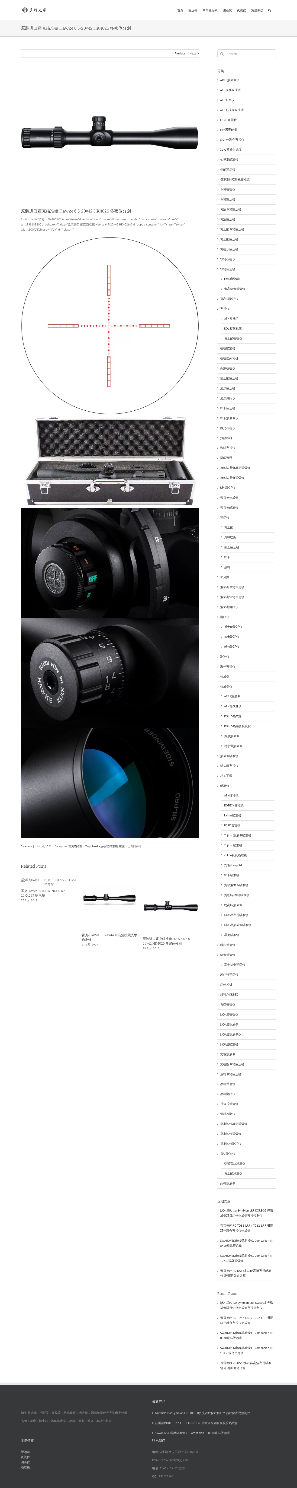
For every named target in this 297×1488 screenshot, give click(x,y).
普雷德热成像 (229, 498)
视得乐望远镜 (229, 1104)
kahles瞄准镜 (232, 815)
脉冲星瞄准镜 (229, 1044)
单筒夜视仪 (227, 189)
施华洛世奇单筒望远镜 (235, 468)
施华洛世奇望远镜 (232, 478)
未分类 (224, 577)
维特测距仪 (231, 647)
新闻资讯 (226, 458)
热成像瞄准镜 (229, 756)
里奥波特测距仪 (230, 1144)
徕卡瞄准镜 (231, 875)
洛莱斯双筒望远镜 (232, 597)
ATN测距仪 (227, 100)
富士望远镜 (231, 547)
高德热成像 (227, 1183)
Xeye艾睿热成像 (231, 150)
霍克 (122, 846)
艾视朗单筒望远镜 (232, 1064)
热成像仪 (226, 686)
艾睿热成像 (227, 1054)
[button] (269, 10)
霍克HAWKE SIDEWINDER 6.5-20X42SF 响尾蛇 (43, 893)
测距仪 (224, 617)
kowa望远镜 (232, 279)
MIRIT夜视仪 (228, 120)
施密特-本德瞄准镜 (236, 895)
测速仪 (224, 657)
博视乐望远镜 (229, 249)
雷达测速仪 (227, 1154)
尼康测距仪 (227, 398)
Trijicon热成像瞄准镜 (237, 835)
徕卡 (227, 557)
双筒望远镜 (227, 269)
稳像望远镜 (227, 955)
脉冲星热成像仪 (230, 1034)
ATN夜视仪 (231, 318)
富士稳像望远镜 (234, 965)
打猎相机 (226, 438)
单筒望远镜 (227, 199)
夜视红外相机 (229, 358)
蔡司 (227, 567)
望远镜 (224, 518)
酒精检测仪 (227, 1114)
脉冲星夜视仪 (229, 1014)
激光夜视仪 (227, 667)
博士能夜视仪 (233, 338)
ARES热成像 (232, 696)
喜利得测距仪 (229, 299)
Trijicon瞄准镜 (233, 845)
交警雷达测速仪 (234, 1163)
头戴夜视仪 (227, 368)
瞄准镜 (224, 786)
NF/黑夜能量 (228, 130)
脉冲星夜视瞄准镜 (236, 915)
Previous (180, 53)
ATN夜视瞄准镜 (230, 90)
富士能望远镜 (229, 378)
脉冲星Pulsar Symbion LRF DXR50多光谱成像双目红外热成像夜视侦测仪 (202, 1413)
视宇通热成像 (233, 746)
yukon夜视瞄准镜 (235, 855)
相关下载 (226, 776)
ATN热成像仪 (233, 706)
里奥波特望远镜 (230, 1134)
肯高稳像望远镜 (234, 289)
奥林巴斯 (230, 537)
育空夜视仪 (227, 1004)
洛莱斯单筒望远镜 (232, 587)
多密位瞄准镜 (109, 846)
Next (193, 53)
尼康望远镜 (227, 388)
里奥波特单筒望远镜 (233, 1124)
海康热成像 (231, 736)
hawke (96, 846)
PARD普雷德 (232, 825)
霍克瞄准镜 (75, 846)
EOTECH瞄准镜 (234, 805)
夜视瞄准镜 (227, 348)
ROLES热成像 (233, 716)
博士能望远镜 (229, 239)
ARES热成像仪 (229, 80)
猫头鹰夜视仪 (229, 766)
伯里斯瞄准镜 (229, 160)
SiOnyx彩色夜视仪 (232, 140)
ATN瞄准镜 (231, 795)
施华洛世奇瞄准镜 (236, 885)
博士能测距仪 (233, 627)
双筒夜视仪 (227, 259)
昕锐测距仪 (227, 488)
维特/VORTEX (229, 994)
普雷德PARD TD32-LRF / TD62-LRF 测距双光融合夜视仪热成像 (196, 1423)
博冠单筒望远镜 (230, 209)
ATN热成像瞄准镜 (232, 110)
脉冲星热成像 (229, 1024)
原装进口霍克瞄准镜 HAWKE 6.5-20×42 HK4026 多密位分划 (167, 940)
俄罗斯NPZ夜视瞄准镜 (235, 179)
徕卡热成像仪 (229, 418)
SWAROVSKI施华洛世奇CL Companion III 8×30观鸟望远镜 (192, 1433)
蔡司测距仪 (227, 1094)
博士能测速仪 (233, 1173)
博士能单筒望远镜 (232, 229)
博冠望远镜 (227, 219)
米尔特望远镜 (229, 975)
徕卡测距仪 (231, 637)
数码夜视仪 (227, 448)
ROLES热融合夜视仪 (237, 726)
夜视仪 (224, 309)
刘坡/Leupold (233, 865)
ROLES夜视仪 (233, 328)
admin (28, 846)
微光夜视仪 (227, 428)
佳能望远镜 (227, 169)
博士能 (228, 527)
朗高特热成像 (233, 905)
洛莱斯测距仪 (229, 607)
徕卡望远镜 (227, 408)
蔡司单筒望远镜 (230, 1074)
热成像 (224, 677)
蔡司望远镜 (227, 1084)
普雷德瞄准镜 (229, 508)
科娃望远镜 (227, 945)
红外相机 (226, 985)
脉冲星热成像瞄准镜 (237, 925)
